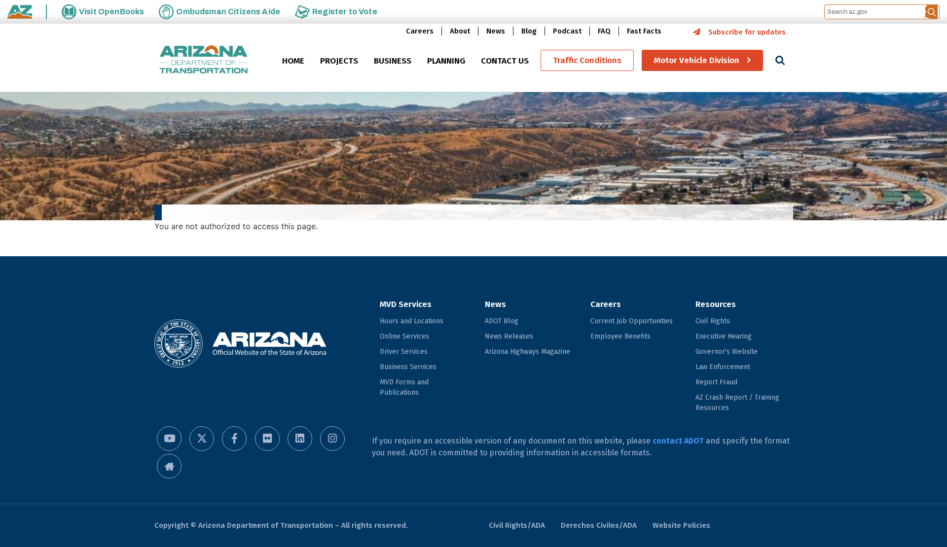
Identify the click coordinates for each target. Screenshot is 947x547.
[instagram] (332, 438)
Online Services (404, 336)
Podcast (567, 31)
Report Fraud (716, 382)
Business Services (408, 367)
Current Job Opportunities (631, 321)
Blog (529, 31)
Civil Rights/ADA (517, 525)
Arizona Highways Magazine (527, 351)
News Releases (509, 336)
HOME (293, 61)
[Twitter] (201, 438)
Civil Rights (712, 321)
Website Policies (681, 525)
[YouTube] (169, 438)
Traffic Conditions (587, 60)
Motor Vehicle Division (696, 60)
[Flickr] (267, 438)
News (495, 31)
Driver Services (404, 351)
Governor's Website (726, 351)
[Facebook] (234, 438)
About (460, 31)
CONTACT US (505, 61)
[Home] (203, 60)
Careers (420, 31)
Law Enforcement (722, 367)
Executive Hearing (723, 336)
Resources (715, 304)
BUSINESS (392, 61)
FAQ (604, 31)
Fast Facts (644, 31)
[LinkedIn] (300, 438)
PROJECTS (339, 61)
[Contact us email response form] (169, 466)
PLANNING (446, 61)
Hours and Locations (411, 321)
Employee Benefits (620, 336)
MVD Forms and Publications (404, 387)
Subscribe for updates (747, 32)
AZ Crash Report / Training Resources (737, 402)
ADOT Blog (501, 321)
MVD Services (406, 304)
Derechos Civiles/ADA (599, 525)
